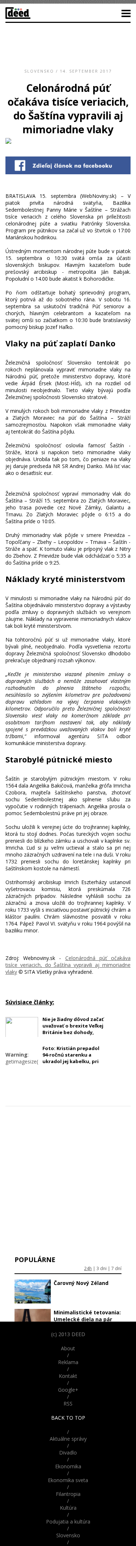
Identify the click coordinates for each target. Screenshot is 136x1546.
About (68, 1348)
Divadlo (68, 1452)
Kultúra (68, 1507)
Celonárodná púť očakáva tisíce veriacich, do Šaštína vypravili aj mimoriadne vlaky (68, 965)
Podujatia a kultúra (68, 1521)
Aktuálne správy (68, 1438)
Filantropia (68, 1493)
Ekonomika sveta (68, 1480)
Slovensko (39, 71)
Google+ (68, 1389)
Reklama (68, 1362)
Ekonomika (68, 1466)
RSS (68, 1403)
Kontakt (68, 1375)
